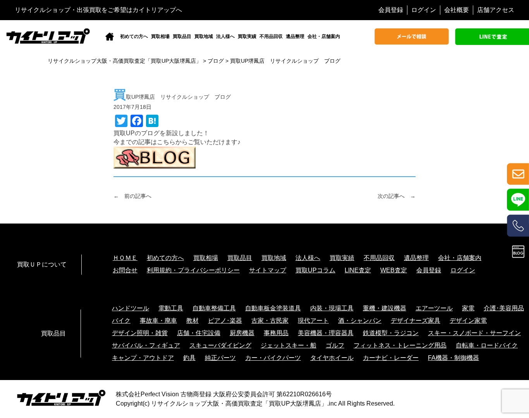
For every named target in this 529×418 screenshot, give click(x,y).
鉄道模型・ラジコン (391, 333)
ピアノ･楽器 (225, 320)
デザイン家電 (468, 320)
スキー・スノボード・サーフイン (474, 333)
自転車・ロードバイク (487, 345)
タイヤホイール (332, 357)
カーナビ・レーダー (391, 357)
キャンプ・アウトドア (143, 357)
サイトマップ (267, 270)
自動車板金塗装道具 (273, 308)
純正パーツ (220, 357)
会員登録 (390, 10)
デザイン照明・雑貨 (140, 333)
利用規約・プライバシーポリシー (193, 270)
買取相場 (160, 36)
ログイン (423, 10)
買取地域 (203, 36)
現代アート (313, 320)
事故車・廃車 (158, 320)
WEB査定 (393, 270)
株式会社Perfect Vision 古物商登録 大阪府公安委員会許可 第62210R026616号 (224, 394)
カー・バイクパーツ (273, 357)
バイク (121, 320)
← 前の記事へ (132, 196)
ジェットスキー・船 (288, 345)
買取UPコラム (315, 270)
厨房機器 (242, 333)
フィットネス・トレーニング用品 (400, 345)
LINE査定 (358, 270)
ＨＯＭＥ (125, 258)
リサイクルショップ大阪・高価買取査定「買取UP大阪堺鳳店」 (239, 403)
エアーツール (434, 308)
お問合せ (125, 270)
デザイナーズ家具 (415, 320)
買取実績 (247, 36)
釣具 (189, 357)
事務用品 (276, 333)
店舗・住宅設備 (198, 333)
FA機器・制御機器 (453, 357)
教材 (192, 320)
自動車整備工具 (214, 308)
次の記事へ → (397, 196)
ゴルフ (335, 345)
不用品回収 (271, 36)
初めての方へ (134, 36)
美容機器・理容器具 (326, 333)
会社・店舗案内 (323, 36)
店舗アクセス (495, 10)
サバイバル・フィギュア (146, 345)
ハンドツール (130, 308)
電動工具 (170, 308)
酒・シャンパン (359, 320)
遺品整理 (295, 36)
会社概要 (456, 10)
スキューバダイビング (220, 345)
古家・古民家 (270, 320)
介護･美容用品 (504, 308)
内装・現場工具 (332, 308)
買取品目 (182, 36)
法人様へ (225, 36)
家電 (468, 308)
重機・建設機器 (384, 308)
